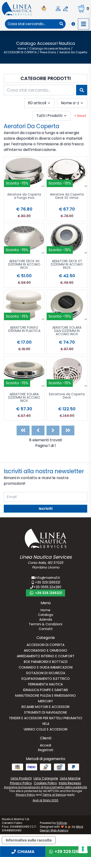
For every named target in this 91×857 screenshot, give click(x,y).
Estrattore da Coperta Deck (67, 396)
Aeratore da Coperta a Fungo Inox (24, 196)
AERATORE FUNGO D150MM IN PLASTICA (24, 329)
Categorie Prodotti (46, 78)
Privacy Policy (25, 795)
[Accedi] (58, 8)
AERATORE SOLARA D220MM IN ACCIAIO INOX (24, 397)
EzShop (62, 823)
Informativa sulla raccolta (29, 840)
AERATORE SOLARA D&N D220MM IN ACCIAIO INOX (66, 331)
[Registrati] (65, 8)
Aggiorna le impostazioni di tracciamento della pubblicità (45, 787)
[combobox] (31, 24)
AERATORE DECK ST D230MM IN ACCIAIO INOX (67, 264)
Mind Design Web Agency (61, 828)
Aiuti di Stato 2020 (45, 800)
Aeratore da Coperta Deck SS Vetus (67, 196)
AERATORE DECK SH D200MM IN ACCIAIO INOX (24, 264)
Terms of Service (54, 795)
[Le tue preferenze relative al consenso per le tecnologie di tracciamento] (82, 848)
